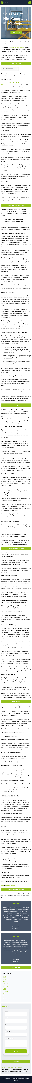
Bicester (5, 996)
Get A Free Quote (16, 967)
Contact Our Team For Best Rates (16, 205)
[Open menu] (29, 2)
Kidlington (5, 991)
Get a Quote (15, 32)
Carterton (5, 986)
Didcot (2, 885)
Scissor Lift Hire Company (17, 47)
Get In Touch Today (16, 63)
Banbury (5, 998)
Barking (13, 885)
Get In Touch (16, 1061)
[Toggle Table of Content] (15, 69)
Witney (4, 988)
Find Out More (16, 701)
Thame (4, 993)
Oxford (4, 981)
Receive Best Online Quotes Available (16, 405)
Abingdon (7, 885)
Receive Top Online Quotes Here (16, 548)
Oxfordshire (6, 984)
